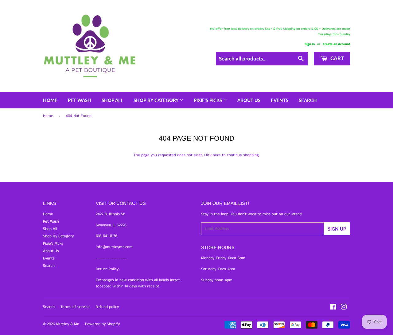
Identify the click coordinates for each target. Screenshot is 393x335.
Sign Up (337, 229)
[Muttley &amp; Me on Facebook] (333, 308)
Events (279, 100)
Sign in (310, 44)
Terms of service (75, 307)
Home (50, 100)
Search (308, 100)
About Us (248, 100)
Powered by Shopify (102, 324)
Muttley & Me (67, 324)
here (217, 155)
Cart (336, 58)
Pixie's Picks (208, 100)
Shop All (112, 100)
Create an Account (336, 44)
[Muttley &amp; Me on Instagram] (344, 308)
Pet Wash (79, 100)
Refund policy (107, 307)
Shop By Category (157, 100)
